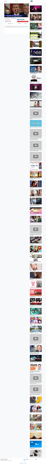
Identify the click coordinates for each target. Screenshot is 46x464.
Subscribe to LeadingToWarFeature (22, 21)
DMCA (24, 460)
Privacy (24, 461)
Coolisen (5, 1)
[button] (32, 1)
